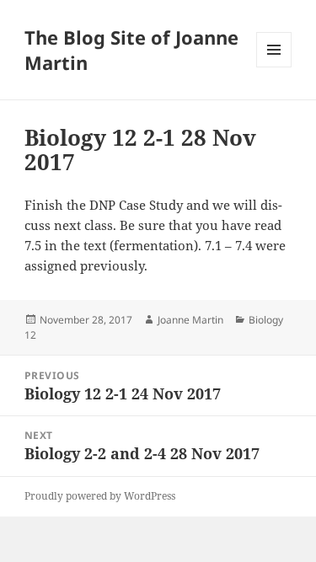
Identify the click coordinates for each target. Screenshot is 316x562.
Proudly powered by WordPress (99, 496)
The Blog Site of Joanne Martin (131, 49)
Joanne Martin (190, 320)
